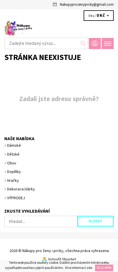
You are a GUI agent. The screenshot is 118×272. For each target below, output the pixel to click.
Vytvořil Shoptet (62, 259)
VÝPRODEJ (16, 198)
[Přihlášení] (95, 43)
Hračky (13, 181)
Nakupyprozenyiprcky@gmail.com (87, 4)
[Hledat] (83, 43)
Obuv (11, 163)
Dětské (13, 154)
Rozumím (104, 267)
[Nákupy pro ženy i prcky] (59, 28)
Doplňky (14, 172)
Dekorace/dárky (21, 189)
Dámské (14, 145)
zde (89, 267)
